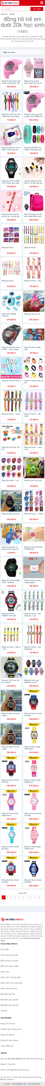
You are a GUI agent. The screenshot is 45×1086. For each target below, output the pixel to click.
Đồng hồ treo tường (9, 1040)
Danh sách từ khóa (9, 988)
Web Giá (3, 1079)
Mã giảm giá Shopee (9, 1005)
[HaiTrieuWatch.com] (14, 3)
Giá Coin (10, 1079)
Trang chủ (4, 14)
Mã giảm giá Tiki (8, 994)
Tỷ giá (15, 1077)
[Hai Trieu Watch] (12, 919)
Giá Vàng (37, 1077)
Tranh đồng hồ (7, 1046)
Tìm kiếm (37, 9)
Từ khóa (12, 14)
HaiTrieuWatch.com (19, 1084)
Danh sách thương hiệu (11, 977)
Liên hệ (4, 1011)
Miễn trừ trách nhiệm (10, 966)
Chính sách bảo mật (9, 955)
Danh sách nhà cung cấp (11, 983)
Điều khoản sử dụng (9, 960)
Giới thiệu (5, 949)
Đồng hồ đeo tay (8, 1023)
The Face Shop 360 (25, 1077)
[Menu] (41, 2)
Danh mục (5, 972)
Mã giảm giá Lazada (9, 999)
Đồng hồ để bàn (8, 1035)
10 (39, 897)
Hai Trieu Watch (34, 1084)
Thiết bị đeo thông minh (11, 1029)
